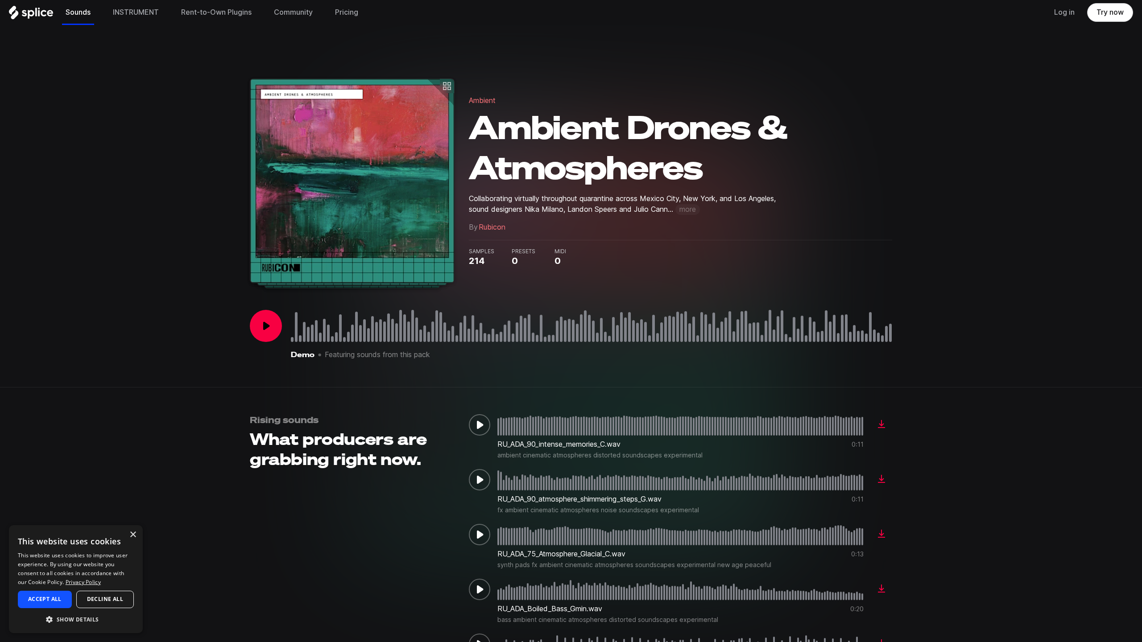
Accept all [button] (45, 599)
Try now (1110, 12)
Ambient (482, 100)
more (687, 209)
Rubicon (492, 227)
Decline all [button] (105, 599)
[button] (76, 619)
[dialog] (76, 579)
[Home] (31, 15)
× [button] (132, 534)
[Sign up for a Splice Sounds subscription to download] (881, 425)
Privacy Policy (83, 582)
